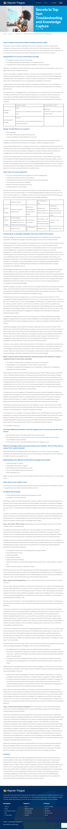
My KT (26, 806)
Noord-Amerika (49, 806)
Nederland (47, 811)
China (46, 815)
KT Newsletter (8, 815)
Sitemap (27, 815)
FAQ (5, 813)
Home (4, 33)
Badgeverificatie (29, 808)
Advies (6, 808)
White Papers (18, 33)
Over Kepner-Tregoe (9, 811)
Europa (47, 808)
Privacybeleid (28, 811)
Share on (38, 29)
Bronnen (10, 33)
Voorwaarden (28, 813)
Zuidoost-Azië (48, 813)
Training (6, 806)
